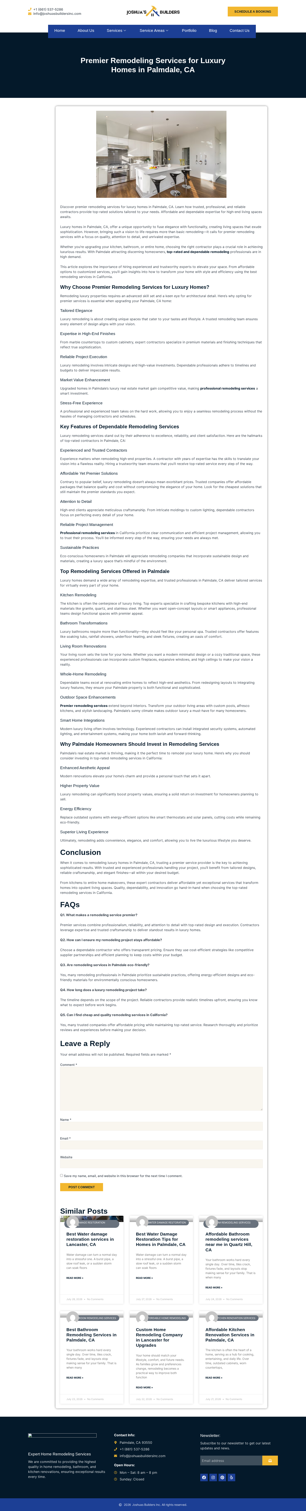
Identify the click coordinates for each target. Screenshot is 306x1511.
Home (59, 30)
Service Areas (152, 30)
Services (114, 30)
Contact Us (240, 30)
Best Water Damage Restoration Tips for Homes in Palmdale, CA (160, 1239)
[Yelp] (231, 1477)
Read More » (74, 1277)
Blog (213, 30)
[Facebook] (204, 1477)
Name (65, 1120)
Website (66, 1157)
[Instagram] (213, 1477)
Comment (68, 1065)
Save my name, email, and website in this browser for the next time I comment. (123, 1176)
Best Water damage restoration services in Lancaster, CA (90, 1239)
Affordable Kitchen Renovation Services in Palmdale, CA (229, 1334)
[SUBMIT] (270, 1460)
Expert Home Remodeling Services (59, 1454)
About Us (86, 30)
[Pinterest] (222, 1477)
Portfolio (189, 30)
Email (65, 1138)
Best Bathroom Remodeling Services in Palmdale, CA (91, 1334)
